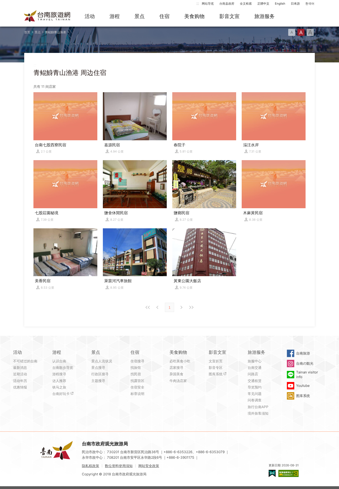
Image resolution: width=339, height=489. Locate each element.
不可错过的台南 (25, 361)
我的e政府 (272, 473)
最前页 (147, 307)
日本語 (295, 3)
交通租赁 (255, 381)
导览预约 (255, 387)
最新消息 (20, 367)
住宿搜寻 (137, 361)
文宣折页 (216, 361)
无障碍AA (288, 473)
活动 (90, 16)
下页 (158, 307)
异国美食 (176, 374)
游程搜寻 (59, 374)
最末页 (191, 307)
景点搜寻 (98, 367)
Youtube (303, 385)
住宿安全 (137, 387)
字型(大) (310, 32)
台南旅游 (303, 353)
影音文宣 (229, 16)
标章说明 (137, 393)
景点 (139, 16)
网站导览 (208, 3)
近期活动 (20, 374)
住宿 (164, 16)
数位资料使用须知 (119, 466)
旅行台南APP (258, 407)
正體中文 (263, 3)
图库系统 (216, 374)
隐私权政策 (90, 466)
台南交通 (255, 367)
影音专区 (216, 367)
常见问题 (255, 393)
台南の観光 (304, 363)
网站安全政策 (148, 466)
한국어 (309, 3)
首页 (27, 32)
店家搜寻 (176, 367)
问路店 (253, 374)
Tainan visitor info (307, 374)
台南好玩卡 (61, 393)
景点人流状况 (101, 361)
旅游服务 (264, 16)
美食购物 (194, 16)
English (280, 3)
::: (197, 3)
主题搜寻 (98, 381)
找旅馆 (136, 367)
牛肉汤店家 (178, 381)
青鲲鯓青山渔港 (55, 32)
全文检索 (246, 3)
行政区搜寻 (100, 374)
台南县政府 (226, 3)
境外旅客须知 (258, 413)
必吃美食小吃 (180, 361)
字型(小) (291, 32)
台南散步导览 (62, 367)
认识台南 (59, 361)
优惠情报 (20, 387)
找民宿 (136, 374)
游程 (115, 16)
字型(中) (300, 32)
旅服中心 (255, 361)
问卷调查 (255, 400)
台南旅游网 (47, 16)
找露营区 (137, 381)
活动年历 (20, 381)
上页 (181, 307)
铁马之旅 (59, 387)
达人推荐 (59, 381)
